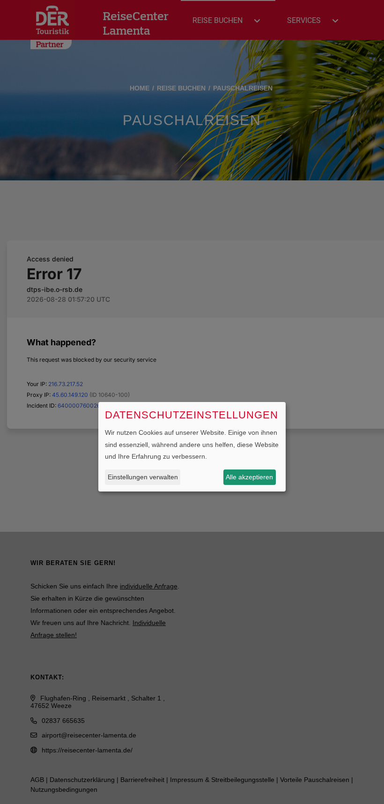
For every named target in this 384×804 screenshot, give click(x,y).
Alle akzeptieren (249, 477)
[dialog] (192, 446)
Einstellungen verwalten (143, 477)
